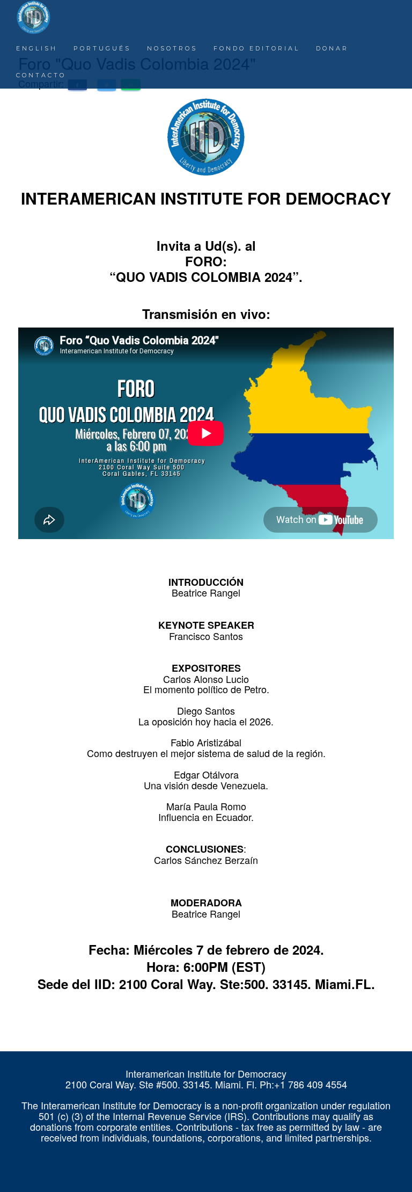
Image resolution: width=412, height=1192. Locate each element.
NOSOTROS (172, 48)
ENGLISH (36, 48)
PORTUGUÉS (102, 48)
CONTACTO (41, 75)
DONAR (332, 48)
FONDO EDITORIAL (257, 48)
